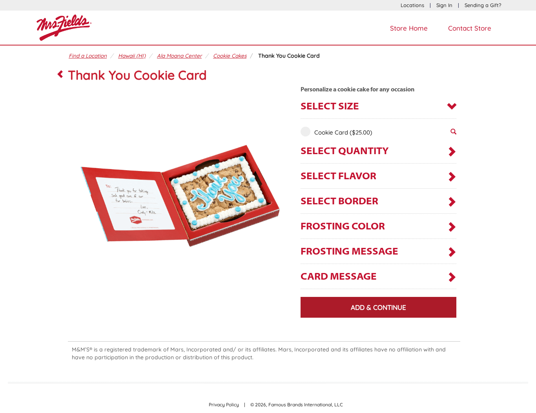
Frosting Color (343, 227)
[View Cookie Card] (453, 133)
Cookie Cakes (229, 55)
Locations (412, 5)
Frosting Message (349, 252)
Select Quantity (345, 151)
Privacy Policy (224, 405)
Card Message (339, 277)
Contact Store (469, 28)
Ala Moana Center (179, 55)
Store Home (409, 28)
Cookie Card (343, 132)
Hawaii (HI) (132, 55)
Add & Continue (378, 307)
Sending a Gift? (483, 5)
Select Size (330, 107)
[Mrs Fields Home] (63, 27)
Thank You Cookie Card (289, 55)
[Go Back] (60, 75)
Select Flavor (338, 177)
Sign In (444, 5)
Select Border (339, 202)
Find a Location (88, 55)
